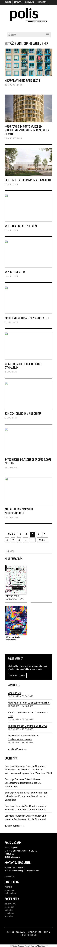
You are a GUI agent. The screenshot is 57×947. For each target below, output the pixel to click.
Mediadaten (29, 2)
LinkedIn (9, 909)
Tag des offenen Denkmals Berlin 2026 (27, 725)
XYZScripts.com (41, 945)
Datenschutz (10, 892)
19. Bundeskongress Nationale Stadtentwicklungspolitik (23, 737)
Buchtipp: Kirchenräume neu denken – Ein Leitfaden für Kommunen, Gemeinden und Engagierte (26, 796)
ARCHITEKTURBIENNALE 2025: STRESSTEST (27, 318)
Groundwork (14, 692)
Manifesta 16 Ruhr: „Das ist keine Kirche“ (29, 702)
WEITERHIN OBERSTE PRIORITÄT (21, 226)
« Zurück (10, 534)
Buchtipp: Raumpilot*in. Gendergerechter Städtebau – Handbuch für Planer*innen (26, 807)
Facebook (9, 912)
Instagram (9, 906)
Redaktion (18, 2)
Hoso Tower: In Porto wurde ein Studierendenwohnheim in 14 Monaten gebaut (27, 130)
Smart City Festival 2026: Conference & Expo (28, 714)
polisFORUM (10, 903)
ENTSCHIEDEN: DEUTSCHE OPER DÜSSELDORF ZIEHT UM (28, 461)
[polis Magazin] (28, 20)
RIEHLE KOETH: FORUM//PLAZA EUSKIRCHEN (28, 180)
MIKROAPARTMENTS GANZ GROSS (22, 80)
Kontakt (8, 886)
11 (33, 539)
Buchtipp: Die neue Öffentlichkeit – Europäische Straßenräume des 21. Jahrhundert (23, 783)
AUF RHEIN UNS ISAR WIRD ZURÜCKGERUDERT (19, 511)
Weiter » (43, 539)
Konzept (8, 2)
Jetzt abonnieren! (17, 675)
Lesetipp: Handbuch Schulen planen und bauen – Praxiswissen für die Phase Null (25, 817)
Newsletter (42, 2)
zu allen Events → (17, 749)
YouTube (9, 915)
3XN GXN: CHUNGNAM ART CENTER (23, 413)
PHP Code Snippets (16, 945)
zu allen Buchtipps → (14, 825)
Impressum (10, 889)
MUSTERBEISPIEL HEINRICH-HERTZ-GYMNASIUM (23, 365)
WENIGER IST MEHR (15, 272)
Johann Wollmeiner (35, 43)
